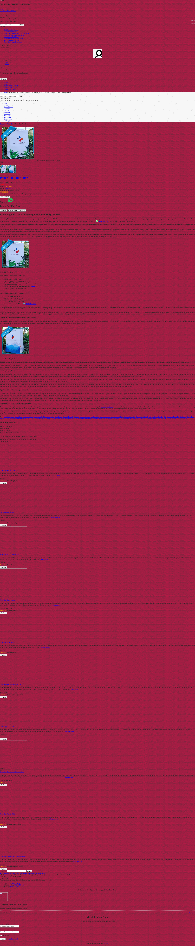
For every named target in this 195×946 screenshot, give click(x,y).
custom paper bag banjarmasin (32, 417)
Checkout (3, 79)
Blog (5, 103)
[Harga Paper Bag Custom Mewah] (13, 682)
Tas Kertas (7, 117)
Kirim (21, 25)
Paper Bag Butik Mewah (7, 600)
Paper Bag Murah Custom (8, 470)
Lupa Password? (13, 939)
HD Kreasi (3, 92)
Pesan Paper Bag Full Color (178, 418)
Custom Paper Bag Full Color (52, 417)
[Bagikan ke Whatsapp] (10, 202)
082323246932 (16, 883)
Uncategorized (8, 119)
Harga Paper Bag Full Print (18, 418)
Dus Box (7, 108)
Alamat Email (4, 924)
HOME (6, 82)
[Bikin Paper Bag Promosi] (13, 724)
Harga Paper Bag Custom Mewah (10, 684)
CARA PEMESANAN (11, 87)
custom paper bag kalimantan (89, 417)
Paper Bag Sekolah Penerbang (13, 38)
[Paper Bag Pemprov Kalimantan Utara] (13, 767)
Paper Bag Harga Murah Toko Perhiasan (17, 33)
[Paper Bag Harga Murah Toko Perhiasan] (13, 854)
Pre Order (3, 483)
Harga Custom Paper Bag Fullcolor (175, 417)
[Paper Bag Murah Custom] (13, 468)
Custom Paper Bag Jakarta (71, 417)
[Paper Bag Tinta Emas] (13, 640)
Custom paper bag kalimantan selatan (111, 417)
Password (3, 930)
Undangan (7, 121)
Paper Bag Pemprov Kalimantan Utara (12, 772)
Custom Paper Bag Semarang (133, 417)
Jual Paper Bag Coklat (11, 30)
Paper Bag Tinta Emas (7, 642)
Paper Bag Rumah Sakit (7, 814)
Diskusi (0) (22, 210)
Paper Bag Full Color (88, 418)
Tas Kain (7, 115)
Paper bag (61, 418)
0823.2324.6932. (30, 304)
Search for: (3, 871)
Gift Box (7, 110)
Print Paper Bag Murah (7, 512)
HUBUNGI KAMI (10, 89)
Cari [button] (21, 96)
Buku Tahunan (8, 107)
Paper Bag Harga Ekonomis (13, 42)
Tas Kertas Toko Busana (11, 40)
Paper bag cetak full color (73, 418)
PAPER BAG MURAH (11, 86)
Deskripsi (3, 210)
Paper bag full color (107, 407)
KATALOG (7, 84)
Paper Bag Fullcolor (139, 418)
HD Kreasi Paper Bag (34, 418)
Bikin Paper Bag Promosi (8, 726)
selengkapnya (57, 475)
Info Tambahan (12, 210)
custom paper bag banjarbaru (13, 417)
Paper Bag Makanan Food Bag (9, 554)
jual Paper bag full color (49, 418)
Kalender (7, 112)
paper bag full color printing (123, 418)
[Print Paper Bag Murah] (13, 510)
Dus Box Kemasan (10, 31)
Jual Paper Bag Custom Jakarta (14, 35)
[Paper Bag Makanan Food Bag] (13, 553)
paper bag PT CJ (163, 418)
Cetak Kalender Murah (11, 37)
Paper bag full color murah (104, 418)
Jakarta (33, 286)
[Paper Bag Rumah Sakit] (13, 812)
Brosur (6, 105)
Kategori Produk (5, 98)
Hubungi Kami (5, 196)
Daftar (106, 943)
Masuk (3, 939)
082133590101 (19, 885)
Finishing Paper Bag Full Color (153, 417)
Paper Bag (7, 114)
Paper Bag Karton (151, 418)
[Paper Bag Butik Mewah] (13, 595)
